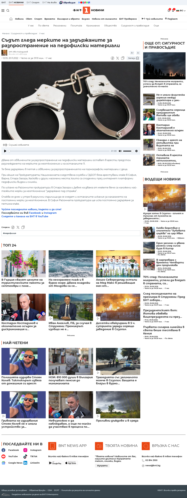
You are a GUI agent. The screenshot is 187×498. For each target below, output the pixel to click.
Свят (29, 19)
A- (138, 53)
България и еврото (68, 19)
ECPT (56, 490)
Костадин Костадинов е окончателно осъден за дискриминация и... (19, 326)
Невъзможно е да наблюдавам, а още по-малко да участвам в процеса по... (70, 423)
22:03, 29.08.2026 (164, 251)
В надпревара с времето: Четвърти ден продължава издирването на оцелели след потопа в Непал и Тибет (170, 263)
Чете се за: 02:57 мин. (166, 270)
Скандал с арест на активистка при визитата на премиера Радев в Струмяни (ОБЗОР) (169, 143)
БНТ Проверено (128, 19)
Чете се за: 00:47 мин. (167, 253)
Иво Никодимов (20, 52)
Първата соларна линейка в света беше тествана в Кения (163, 330)
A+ (132, 53)
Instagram (50, 213)
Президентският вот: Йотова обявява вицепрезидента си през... (162, 313)
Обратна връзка (37, 490)
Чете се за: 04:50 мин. (153, 288)
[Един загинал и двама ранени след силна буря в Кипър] (149, 248)
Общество (110, 25)
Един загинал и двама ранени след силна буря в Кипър (170, 246)
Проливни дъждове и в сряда (117, 420)
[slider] (59, 151)
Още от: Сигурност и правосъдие (165, 45)
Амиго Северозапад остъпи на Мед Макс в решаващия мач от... (116, 283)
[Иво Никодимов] (5, 53)
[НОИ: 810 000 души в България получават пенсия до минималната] (71, 361)
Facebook (35, 213)
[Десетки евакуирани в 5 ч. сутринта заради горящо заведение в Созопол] (118, 307)
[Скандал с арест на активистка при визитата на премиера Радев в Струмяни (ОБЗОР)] (149, 145)
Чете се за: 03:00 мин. (170, 221)
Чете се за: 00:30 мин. (153, 338)
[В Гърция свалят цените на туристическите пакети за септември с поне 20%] (23, 263)
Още (156, 25)
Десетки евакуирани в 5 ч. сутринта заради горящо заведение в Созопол (115, 326)
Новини (19, 19)
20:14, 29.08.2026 (164, 268)
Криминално (93, 25)
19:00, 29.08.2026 (151, 337)
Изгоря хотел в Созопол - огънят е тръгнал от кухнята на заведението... (163, 216)
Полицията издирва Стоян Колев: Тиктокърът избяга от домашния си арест (21, 380)
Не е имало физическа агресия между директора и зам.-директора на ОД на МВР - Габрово (170, 98)
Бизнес (86, 19)
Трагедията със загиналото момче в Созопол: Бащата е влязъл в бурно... (117, 380)
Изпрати (102, 465)
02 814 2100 (151, 460)
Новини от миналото (104, 19)
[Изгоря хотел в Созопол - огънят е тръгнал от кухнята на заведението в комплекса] (164, 197)
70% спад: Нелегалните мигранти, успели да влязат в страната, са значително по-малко (163, 84)
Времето (49, 19)
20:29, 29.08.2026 (164, 236)
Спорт (38, 19)
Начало (5, 33)
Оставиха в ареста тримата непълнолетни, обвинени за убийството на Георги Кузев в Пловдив (169, 158)
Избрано (181, 238)
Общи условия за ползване (14, 490)
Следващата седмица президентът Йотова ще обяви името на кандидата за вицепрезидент (170, 113)
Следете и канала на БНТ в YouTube (24, 216)
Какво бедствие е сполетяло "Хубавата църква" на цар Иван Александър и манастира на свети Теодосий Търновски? (170, 231)
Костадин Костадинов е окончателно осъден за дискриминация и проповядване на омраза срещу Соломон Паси (169, 128)
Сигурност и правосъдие (135, 25)
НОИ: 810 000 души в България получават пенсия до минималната (71, 380)
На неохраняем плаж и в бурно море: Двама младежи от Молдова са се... (69, 283)
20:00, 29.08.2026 (151, 221)
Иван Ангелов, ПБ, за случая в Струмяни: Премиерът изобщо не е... (70, 326)
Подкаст (172, 19)
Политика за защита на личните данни (80, 490)
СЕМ (50, 490)
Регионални (59, 25)
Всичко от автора (18, 54)
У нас (31, 25)
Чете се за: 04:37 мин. (153, 305)
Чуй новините (154, 19)
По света (43, 25)
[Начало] (11, 19)
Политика (76, 25)
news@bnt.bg (152, 465)
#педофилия (9, 233)
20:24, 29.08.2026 (151, 287)
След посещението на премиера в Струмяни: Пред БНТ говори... (164, 297)
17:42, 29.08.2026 (151, 320)
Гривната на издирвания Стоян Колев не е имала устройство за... (19, 423)
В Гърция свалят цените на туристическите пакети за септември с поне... (22, 283)
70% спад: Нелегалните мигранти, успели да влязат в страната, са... (164, 280)
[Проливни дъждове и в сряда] (118, 404)
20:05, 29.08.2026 (151, 303)
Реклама (71, 335)
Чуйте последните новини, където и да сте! (31, 209)
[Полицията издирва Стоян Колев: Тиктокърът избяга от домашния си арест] (23, 361)
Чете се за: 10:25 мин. (166, 238)
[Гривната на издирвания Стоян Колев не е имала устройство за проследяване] (23, 404)
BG (182, 10)
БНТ (3, 2)
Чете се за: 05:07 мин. (153, 322)
